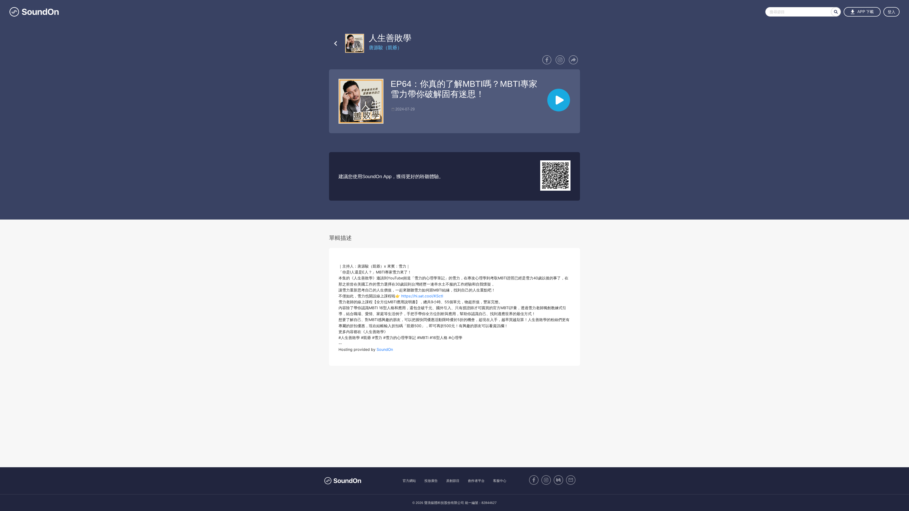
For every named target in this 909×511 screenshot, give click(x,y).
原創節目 (452, 481)
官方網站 (409, 481)
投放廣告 (431, 481)
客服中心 (499, 481)
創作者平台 (476, 481)
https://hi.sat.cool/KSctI (422, 296)
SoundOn (385, 349)
